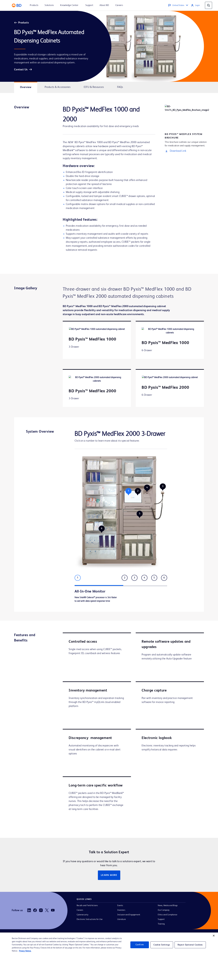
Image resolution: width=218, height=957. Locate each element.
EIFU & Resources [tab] (94, 87)
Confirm (140, 945)
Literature (121, 919)
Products (23, 22)
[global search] (208, 5)
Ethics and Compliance (167, 915)
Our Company (164, 910)
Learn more (109, 875)
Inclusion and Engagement (128, 915)
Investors (121, 910)
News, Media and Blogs (168, 905)
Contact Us (21, 69)
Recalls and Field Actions (87, 905)
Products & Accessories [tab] (58, 87)
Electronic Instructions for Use (89, 919)
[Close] (214, 936)
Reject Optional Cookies (190, 945)
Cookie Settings (161, 945)
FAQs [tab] (120, 87)
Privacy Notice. (25, 951)
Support (161, 919)
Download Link (178, 151)
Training (161, 924)
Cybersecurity (82, 915)
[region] (109, 945)
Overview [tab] (25, 87)
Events (120, 905)
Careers (80, 910)
